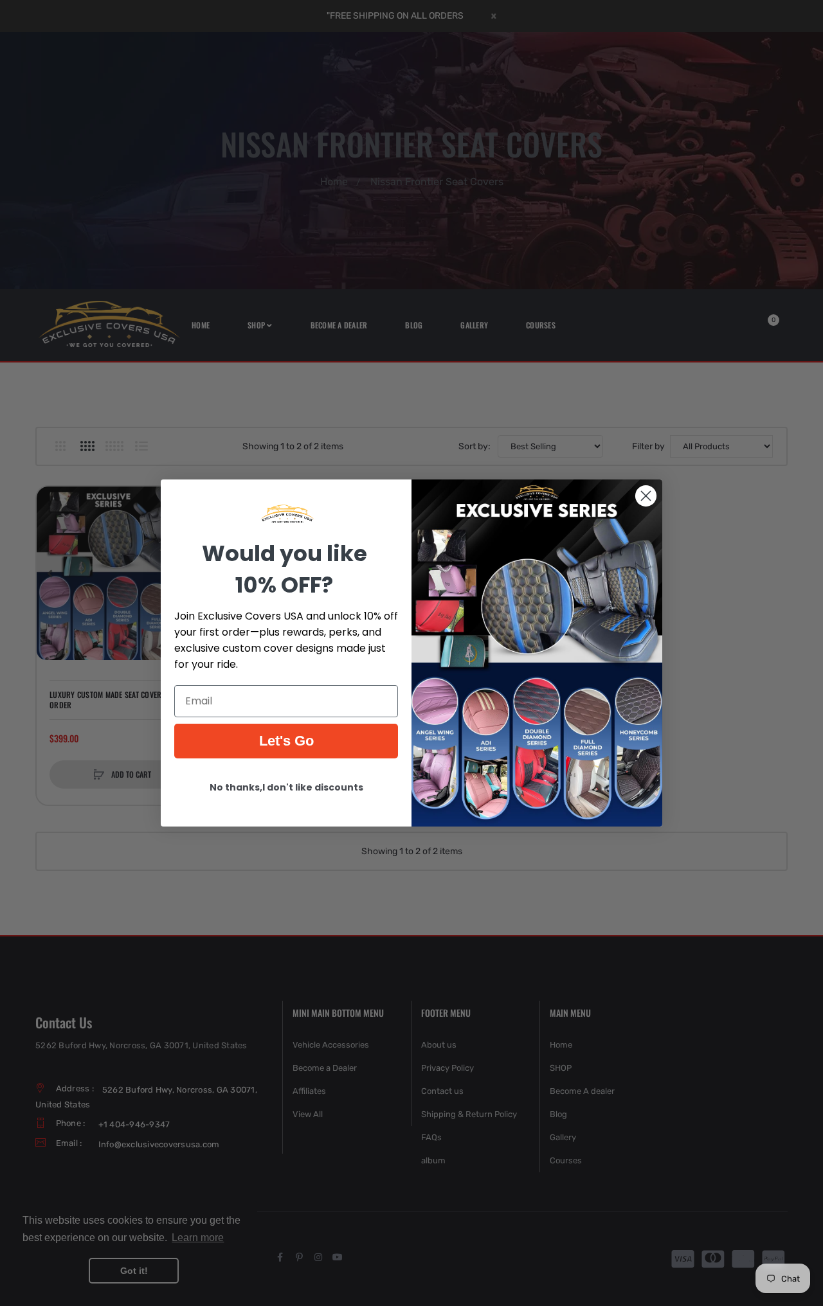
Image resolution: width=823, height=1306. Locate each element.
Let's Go (286, 741)
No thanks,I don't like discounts (286, 787)
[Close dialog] (646, 496)
